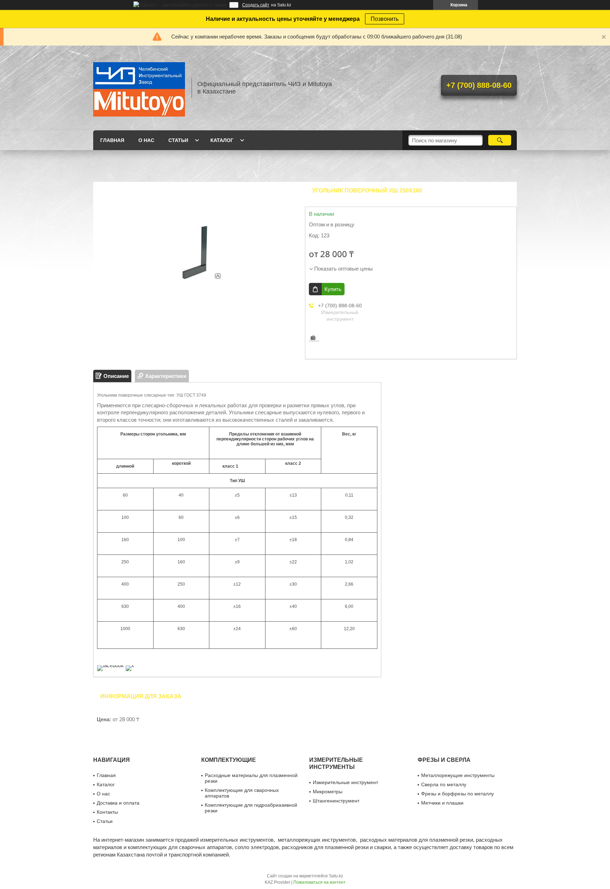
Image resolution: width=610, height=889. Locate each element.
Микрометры (327, 791)
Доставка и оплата (118, 803)
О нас (146, 140)
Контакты (107, 812)
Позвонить (385, 19)
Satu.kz (336, 875)
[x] (130, 665)
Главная (112, 140)
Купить (332, 289)
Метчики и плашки (442, 803)
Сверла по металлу (443, 784)
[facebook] (110, 665)
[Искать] (499, 140)
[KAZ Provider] (139, 88)
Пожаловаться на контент (319, 882)
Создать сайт (255, 4)
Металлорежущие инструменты (458, 775)
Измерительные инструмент (345, 782)
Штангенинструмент (336, 801)
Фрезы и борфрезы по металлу (457, 793)
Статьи (178, 140)
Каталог (221, 140)
